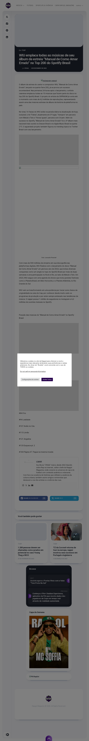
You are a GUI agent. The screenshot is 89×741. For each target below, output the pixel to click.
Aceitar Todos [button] (47, 379)
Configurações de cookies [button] (30, 379)
